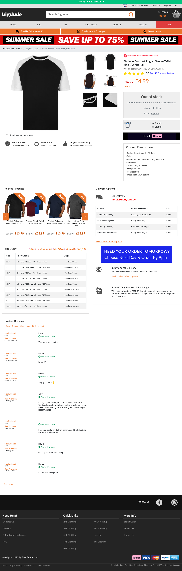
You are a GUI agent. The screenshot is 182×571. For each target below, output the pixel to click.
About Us (156, 6)
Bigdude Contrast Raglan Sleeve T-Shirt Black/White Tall (50, 49)
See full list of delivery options (109, 242)
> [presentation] (85, 216)
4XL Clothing (69, 535)
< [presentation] (6, 216)
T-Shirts (157, 108)
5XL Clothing (69, 542)
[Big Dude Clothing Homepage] (12, 14)
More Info (130, 515)
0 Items (163, 12)
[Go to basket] (176, 14)
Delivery (7, 528)
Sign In (177, 6)
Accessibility (28, 565)
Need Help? (9, 515)
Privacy (17, 565)
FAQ (5, 542)
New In (97, 535)
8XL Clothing (100, 528)
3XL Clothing (69, 528)
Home (18, 49)
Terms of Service (43, 565)
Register (167, 6)
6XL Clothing (69, 548)
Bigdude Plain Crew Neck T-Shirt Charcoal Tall (76, 223)
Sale (169, 25)
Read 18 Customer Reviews (162, 73)
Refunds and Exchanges (14, 535)
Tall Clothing (100, 542)
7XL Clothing (100, 522)
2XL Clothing (69, 522)
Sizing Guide (130, 522)
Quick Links (70, 515)
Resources (129, 528)
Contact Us (144, 6)
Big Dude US (95, 2)
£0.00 (162, 16)
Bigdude (155, 113)
